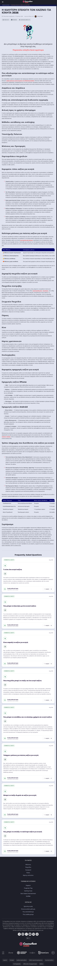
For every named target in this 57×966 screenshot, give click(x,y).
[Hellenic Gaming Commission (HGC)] (3, 952)
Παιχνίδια (28, 867)
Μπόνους (28, 864)
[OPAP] (10, 952)
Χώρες (28, 872)
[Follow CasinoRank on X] (26, 934)
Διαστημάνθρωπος (37, 290)
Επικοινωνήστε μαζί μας (28, 909)
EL (27, 938)
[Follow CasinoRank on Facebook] (19, 934)
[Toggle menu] (2, 1)
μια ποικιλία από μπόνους (26, 240)
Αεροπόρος (45, 290)
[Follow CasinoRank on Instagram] (22, 934)
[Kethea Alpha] (32, 952)
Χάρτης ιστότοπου (28, 875)
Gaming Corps (28, 891)
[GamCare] (43, 952)
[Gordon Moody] (22, 952)
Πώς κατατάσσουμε (28, 912)
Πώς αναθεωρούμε (28, 914)
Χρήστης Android (6, 436)
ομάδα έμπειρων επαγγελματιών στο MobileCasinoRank (20, 80)
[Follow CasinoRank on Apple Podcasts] (37, 934)
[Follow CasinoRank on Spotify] (33, 934)
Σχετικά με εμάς (28, 906)
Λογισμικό (28, 870)
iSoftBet (28, 896)
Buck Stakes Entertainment (28, 893)
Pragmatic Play (28, 888)
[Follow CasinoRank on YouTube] (29, 934)
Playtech (28, 885)
